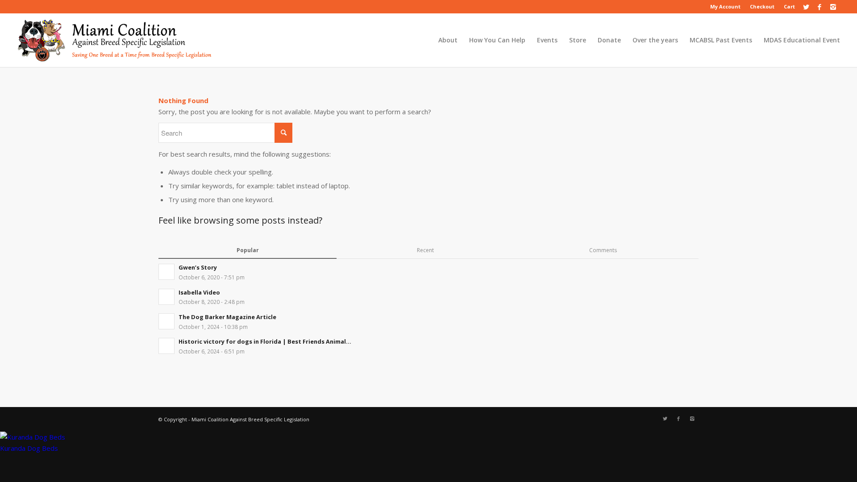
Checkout (762, 6)
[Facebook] (819, 6)
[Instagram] (833, 6)
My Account (725, 6)
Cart (789, 6)
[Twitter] (806, 6)
